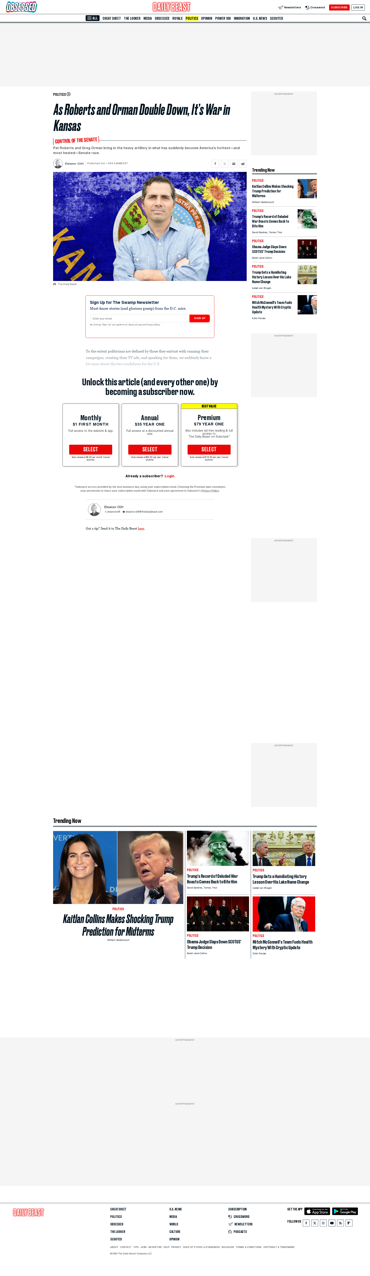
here (141, 528)
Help (167, 1247)
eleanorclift (113, 512)
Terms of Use (135, 325)
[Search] (364, 18)
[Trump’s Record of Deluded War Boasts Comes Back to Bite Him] (307, 227)
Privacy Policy (153, 325)
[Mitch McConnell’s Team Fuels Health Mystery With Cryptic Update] (307, 313)
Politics (192, 18)
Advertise (155, 1247)
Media (147, 18)
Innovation (242, 18)
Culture (175, 1232)
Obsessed (162, 18)
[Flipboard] (349, 1224)
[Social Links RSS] (340, 1224)
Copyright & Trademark (279, 1247)
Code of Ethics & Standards (201, 1247)
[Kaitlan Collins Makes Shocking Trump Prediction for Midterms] (307, 197)
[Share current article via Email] (233, 163)
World (173, 1224)
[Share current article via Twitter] (224, 163)
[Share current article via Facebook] (215, 163)
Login (169, 476)
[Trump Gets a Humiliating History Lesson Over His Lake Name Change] (307, 283)
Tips (136, 1247)
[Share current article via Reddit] (243, 163)
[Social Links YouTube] (331, 1224)
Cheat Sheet (112, 18)
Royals (177, 18)
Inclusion (228, 1247)
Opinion (206, 18)
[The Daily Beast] (171, 7)
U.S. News (260, 18)
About (114, 1247)
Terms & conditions (248, 1247)
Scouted (276, 18)
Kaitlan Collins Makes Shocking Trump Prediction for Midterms (118, 925)
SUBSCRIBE (339, 7)
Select (90, 449)
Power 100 (223, 18)
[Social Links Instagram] (323, 1224)
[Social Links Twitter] (314, 1224)
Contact (125, 1247)
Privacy (176, 1247)
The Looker (132, 18)
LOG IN (358, 7)
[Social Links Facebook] (306, 1224)
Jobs (143, 1247)
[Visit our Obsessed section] (35, 7)
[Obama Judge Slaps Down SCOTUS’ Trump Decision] (307, 257)
